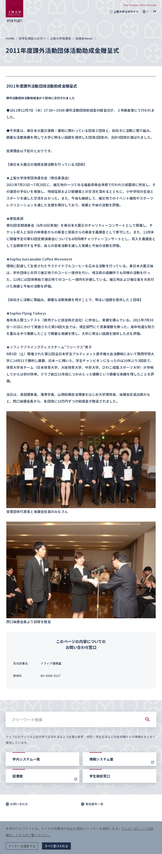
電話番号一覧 (94, 804)
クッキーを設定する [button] (21, 846)
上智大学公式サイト (126, 12)
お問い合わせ (19, 804)
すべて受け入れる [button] (56, 846)
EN (154, 11)
